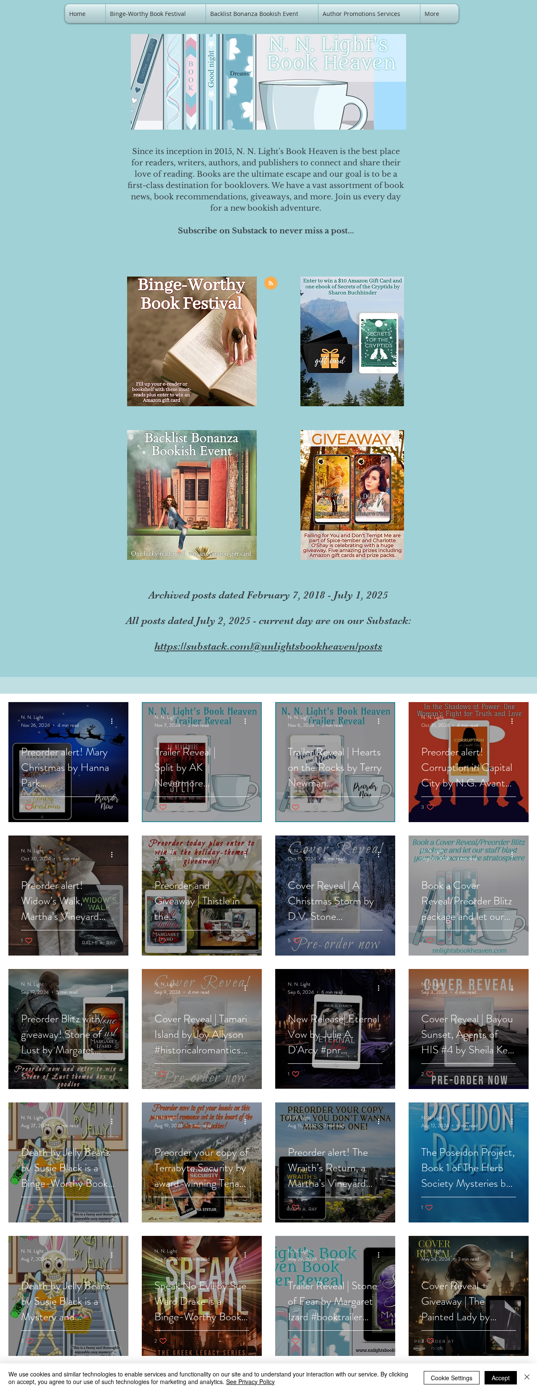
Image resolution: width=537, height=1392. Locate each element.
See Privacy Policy (250, 1381)
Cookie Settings (451, 1378)
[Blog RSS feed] (270, 283)
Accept (501, 1378)
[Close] (527, 1377)
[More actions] (114, 721)
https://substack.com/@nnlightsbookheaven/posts (268, 646)
